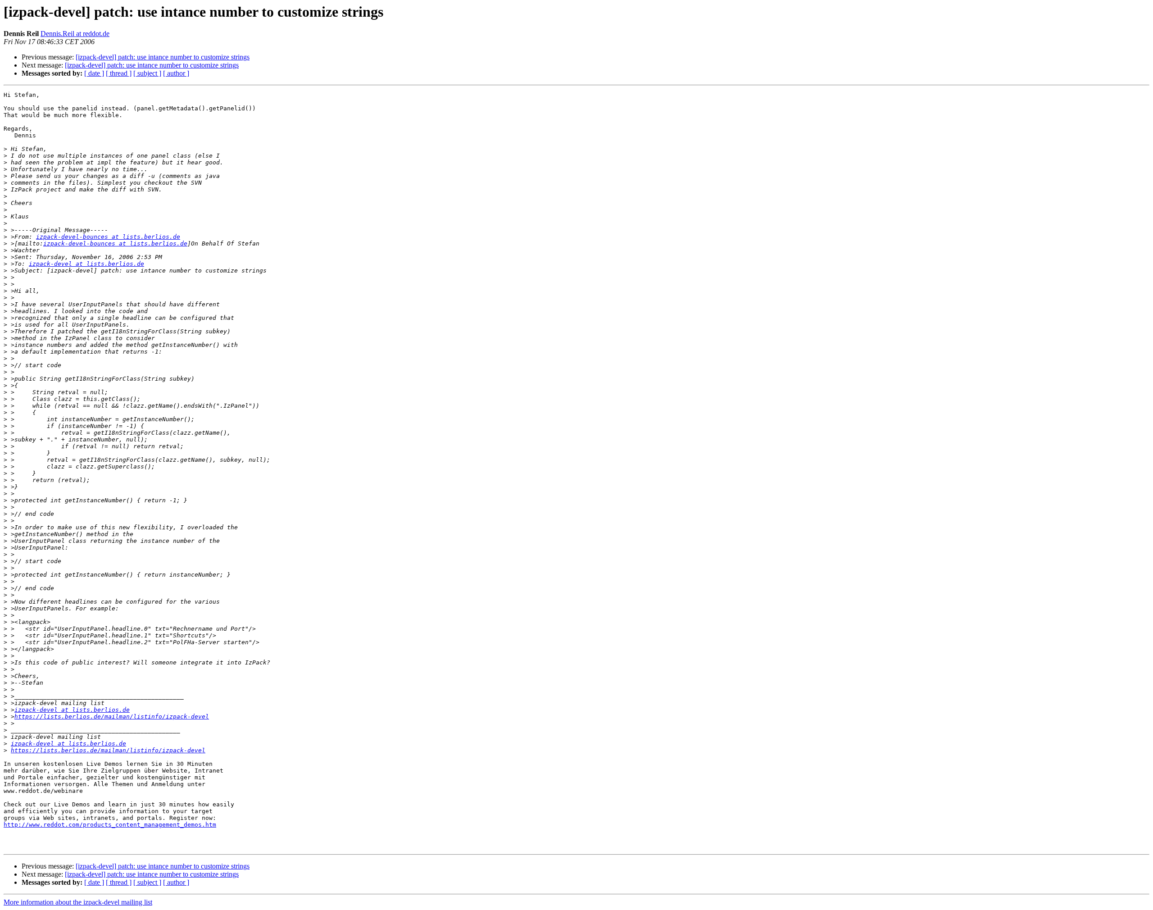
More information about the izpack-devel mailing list (78, 902)
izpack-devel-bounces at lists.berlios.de (108, 236)
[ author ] (176, 73)
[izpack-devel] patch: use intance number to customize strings (163, 57)
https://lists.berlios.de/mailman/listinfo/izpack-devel (111, 716)
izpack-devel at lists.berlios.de (86, 263)
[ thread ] (119, 73)
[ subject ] (147, 73)
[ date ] (94, 73)
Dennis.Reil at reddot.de (75, 33)
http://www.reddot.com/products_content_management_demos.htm (110, 824)
